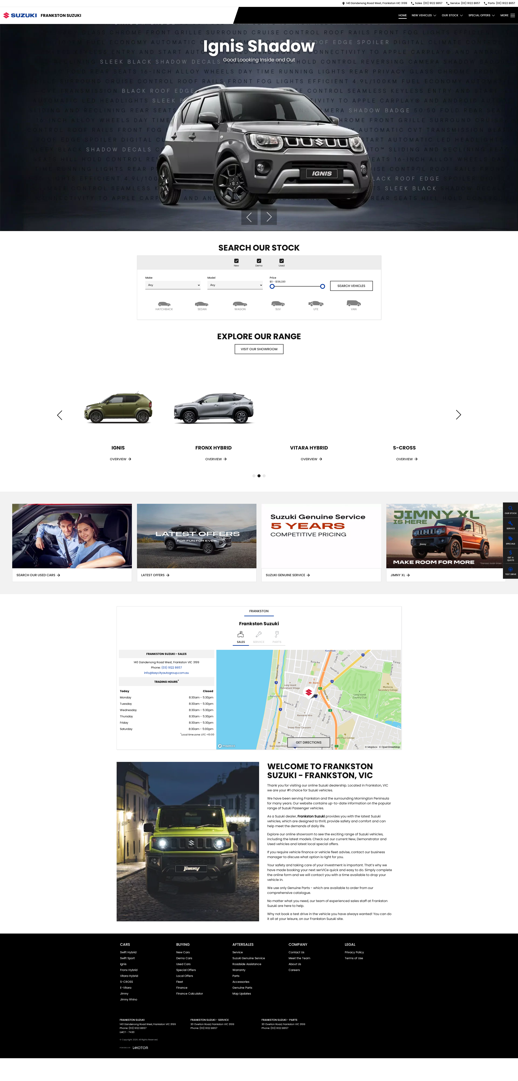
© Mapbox (371, 747)
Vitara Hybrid (129, 976)
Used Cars (183, 964)
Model (211, 278)
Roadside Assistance (246, 964)
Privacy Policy (354, 952)
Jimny (124, 994)
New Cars (183, 952)
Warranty (238, 970)
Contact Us (296, 952)
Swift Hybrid (128, 952)
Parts (235, 976)
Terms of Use (354, 958)
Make (148, 278)
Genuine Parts (242, 988)
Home (403, 15)
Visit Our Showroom (259, 349)
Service (237, 952)
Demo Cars (184, 958)
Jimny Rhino (128, 999)
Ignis (123, 964)
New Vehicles (422, 15)
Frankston (259, 611)
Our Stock (450, 15)
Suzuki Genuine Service (248, 958)
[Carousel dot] (253, 475)
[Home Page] (20, 15)
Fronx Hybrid (128, 970)
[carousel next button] (269, 217)
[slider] (272, 286)
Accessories (240, 982)
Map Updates (241, 994)
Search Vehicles (351, 286)
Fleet (179, 982)
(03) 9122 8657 (171, 667)
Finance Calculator (189, 994)
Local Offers (184, 976)
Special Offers (479, 15)
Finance (181, 988)
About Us (295, 964)
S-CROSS (126, 982)
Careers (294, 970)
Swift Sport (127, 958)
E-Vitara (125, 988)
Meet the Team (299, 958)
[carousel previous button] (249, 217)
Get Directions (309, 742)
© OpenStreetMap (389, 747)
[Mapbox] (227, 746)
